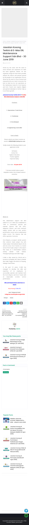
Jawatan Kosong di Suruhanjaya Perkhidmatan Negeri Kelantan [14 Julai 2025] (17, 440)
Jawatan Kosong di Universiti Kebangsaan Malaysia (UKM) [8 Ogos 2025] (17, 466)
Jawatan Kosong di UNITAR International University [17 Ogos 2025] (18, 356)
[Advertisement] (14, 22)
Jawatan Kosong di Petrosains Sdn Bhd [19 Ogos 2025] (17, 457)
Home (4, 41)
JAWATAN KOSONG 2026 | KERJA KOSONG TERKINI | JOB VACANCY (17, 521)
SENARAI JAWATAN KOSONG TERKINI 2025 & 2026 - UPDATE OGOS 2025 (18, 420)
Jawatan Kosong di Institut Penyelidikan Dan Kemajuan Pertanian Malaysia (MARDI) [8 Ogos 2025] (17, 430)
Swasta (11, 297)
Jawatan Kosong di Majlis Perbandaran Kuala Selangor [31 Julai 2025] (17, 341)
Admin (18, 329)
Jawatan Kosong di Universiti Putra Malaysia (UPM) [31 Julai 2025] (17, 349)
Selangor (9, 41)
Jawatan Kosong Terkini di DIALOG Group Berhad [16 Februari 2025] (18, 449)
